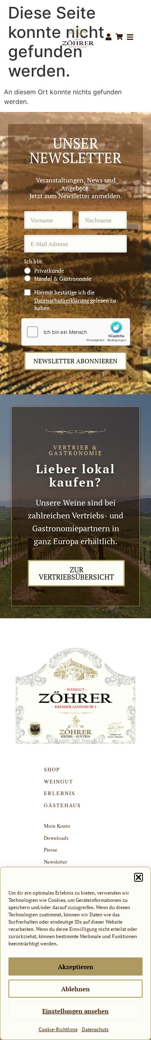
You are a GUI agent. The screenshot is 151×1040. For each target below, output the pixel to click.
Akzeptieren (75, 967)
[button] (138, 877)
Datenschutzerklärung (61, 300)
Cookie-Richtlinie (58, 1029)
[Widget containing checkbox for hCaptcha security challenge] (75, 332)
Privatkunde (49, 270)
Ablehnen (75, 989)
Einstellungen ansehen (75, 1011)
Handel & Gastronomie (62, 278)
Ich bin (32, 261)
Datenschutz (95, 1029)
